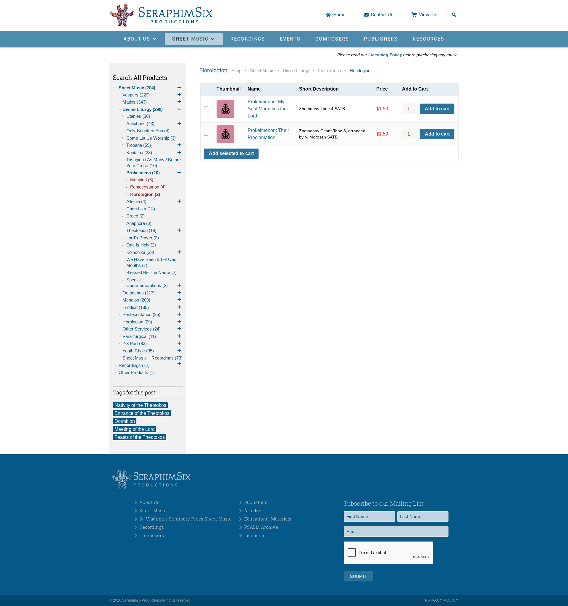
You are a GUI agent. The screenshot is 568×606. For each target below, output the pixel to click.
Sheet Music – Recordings (152, 357)
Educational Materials (267, 519)
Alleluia (136, 201)
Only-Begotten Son (148, 130)
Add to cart (437, 108)
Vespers (136, 94)
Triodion (135, 307)
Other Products (137, 372)
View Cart (429, 14)
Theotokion (141, 230)
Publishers (381, 39)
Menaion (141, 179)
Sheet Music (137, 87)
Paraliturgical (139, 336)
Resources (428, 39)
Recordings (247, 39)
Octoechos (138, 292)
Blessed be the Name (151, 272)
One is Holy (141, 244)
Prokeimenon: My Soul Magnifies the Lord (267, 108)
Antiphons (140, 123)
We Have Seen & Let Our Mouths (150, 262)
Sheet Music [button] (190, 39)
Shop (236, 70)
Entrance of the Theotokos (142, 413)
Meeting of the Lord (134, 429)
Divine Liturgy (142, 109)
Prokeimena (143, 172)
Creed (135, 215)
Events (290, 39)
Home (339, 14)
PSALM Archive (261, 527)
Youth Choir (138, 350)
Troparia (138, 145)
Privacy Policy (442, 600)
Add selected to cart (231, 153)
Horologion (145, 194)
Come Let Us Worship (151, 138)
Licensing (255, 535)
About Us (149, 502)
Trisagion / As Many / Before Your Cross (153, 162)
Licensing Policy (385, 54)
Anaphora (138, 223)
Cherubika (140, 208)
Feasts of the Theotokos (139, 437)
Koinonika (140, 252)
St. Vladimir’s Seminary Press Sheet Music (185, 519)
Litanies (138, 116)
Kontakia (139, 152)
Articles (252, 510)
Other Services (141, 328)
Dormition (124, 421)
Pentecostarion (148, 186)
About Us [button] (137, 39)
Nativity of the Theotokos (140, 405)
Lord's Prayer (142, 237)
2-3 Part (134, 343)
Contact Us (382, 14)
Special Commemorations (147, 282)
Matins (134, 101)
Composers (332, 39)
